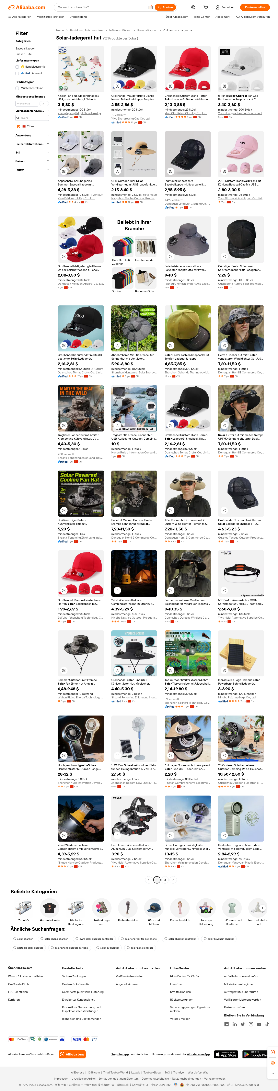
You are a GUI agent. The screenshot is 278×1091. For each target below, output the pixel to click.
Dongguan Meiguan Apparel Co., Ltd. (81, 283)
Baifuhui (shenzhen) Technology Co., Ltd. (81, 617)
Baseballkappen (147, 30)
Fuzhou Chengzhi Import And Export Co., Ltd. (188, 283)
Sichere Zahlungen (74, 976)
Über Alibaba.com (20, 967)
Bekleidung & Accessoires (86, 30)
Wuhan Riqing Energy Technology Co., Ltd (81, 697)
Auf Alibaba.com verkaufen (241, 976)
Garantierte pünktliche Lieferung (83, 991)
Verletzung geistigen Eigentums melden (190, 1009)
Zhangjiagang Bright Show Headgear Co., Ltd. (81, 113)
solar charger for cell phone (141, 938)
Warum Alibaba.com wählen (25, 976)
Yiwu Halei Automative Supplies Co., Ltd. (241, 617)
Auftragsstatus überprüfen (241, 991)
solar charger (25, 938)
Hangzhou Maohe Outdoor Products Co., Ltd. (134, 198)
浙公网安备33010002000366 (205, 1085)
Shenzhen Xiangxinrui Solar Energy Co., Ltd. (134, 372)
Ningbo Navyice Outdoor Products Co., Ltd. (134, 617)
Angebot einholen (127, 984)
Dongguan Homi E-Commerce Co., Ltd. (241, 372)
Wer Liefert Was (198, 1072)
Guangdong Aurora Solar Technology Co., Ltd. (241, 283)
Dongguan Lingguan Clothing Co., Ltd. (188, 203)
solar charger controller (182, 938)
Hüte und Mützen (120, 30)
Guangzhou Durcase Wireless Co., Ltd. (188, 617)
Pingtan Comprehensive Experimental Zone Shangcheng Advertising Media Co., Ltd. (188, 782)
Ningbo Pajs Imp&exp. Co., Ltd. (237, 697)
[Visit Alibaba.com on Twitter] (242, 1024)
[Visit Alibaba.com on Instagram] (250, 1024)
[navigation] (31, 455)
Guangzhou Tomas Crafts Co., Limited (81, 372)
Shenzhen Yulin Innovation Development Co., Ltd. (81, 782)
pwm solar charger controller (96, 938)
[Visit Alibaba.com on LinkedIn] (234, 1024)
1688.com (94, 1072)
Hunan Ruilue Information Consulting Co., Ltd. (134, 452)
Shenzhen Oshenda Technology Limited (188, 372)
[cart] (207, 8)
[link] (272, 1052)
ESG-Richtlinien (18, 991)
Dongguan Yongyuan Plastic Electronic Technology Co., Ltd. (241, 862)
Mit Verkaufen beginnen (239, 984)
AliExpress (77, 1072)
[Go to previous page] (148, 880)
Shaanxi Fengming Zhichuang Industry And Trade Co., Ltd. (81, 457)
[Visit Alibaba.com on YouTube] (259, 1024)
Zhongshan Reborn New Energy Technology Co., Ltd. (134, 782)
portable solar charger (30, 947)
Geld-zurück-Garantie (75, 984)
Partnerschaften (234, 1007)
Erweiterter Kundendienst (78, 999)
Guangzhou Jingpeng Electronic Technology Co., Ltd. (241, 782)
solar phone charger (56, 938)
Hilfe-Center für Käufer (184, 976)
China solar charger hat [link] (178, 30)
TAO (167, 1072)
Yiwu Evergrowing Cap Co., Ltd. (130, 118)
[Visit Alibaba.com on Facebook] (226, 1024)
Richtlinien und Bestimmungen (81, 1018)
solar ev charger (109, 947)
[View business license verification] (176, 1085)
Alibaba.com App (198, 1054)
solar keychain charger (221, 938)
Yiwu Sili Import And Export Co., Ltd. (240, 198)
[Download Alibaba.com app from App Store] (226, 1054)
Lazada (135, 1072)
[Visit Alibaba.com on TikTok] (267, 1024)
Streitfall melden (180, 991)
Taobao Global (152, 1072)
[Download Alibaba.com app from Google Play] (256, 1054)
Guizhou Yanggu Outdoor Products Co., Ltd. (241, 537)
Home (60, 30)
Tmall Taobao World (115, 1072)
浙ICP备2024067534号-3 (243, 1085)
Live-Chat (176, 984)
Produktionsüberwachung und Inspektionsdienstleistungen (81, 1009)
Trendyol (178, 1072)
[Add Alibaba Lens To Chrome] (72, 1054)
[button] (150, 7)
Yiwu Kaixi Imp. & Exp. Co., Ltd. (76, 198)
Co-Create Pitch (18, 984)
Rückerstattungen (181, 999)
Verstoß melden (180, 1018)
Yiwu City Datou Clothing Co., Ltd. (186, 113)
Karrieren (14, 999)
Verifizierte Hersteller (129, 976)
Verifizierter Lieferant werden (242, 999)
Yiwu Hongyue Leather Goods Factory (241, 113)
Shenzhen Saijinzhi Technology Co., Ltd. (188, 702)
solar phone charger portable (72, 947)
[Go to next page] (173, 880)
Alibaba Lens (16, 1054)
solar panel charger (142, 947)
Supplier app (120, 1054)
